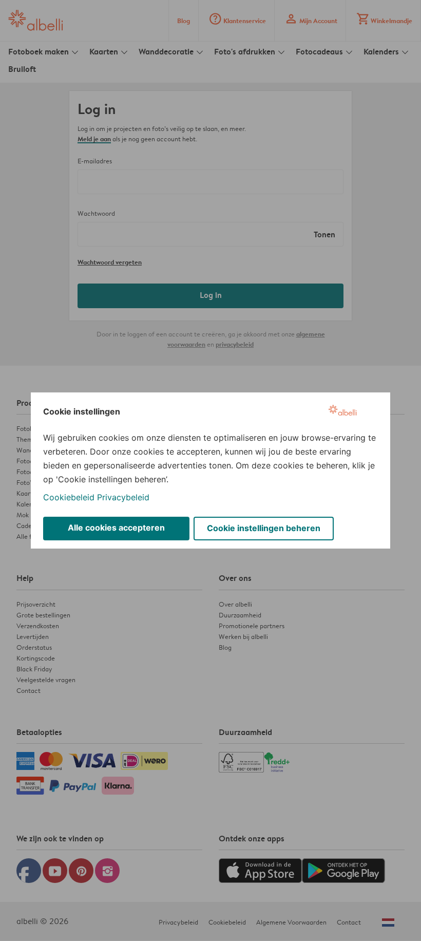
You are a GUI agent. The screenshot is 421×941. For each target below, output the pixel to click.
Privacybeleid (123, 497)
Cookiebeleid (68, 497)
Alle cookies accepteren (116, 527)
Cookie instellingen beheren (263, 528)
